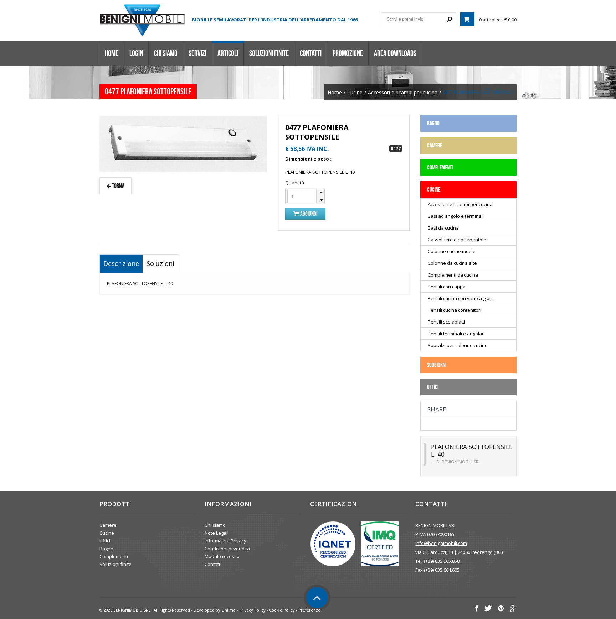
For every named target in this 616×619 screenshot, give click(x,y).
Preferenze (309, 610)
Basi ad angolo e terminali (456, 216)
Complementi (113, 556)
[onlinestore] (142, 20)
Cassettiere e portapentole (457, 239)
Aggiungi (308, 213)
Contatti (311, 53)
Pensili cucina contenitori (454, 310)
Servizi (197, 53)
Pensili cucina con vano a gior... (461, 298)
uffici (432, 387)
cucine (433, 189)
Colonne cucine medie (452, 251)
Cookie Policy (282, 610)
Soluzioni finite (269, 53)
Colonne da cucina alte (452, 263)
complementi (440, 167)
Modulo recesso (222, 556)
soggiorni (436, 365)
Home (111, 53)
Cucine (355, 92)
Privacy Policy (252, 610)
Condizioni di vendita (227, 548)
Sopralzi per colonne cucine (458, 345)
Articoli (227, 53)
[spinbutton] (302, 196)
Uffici (104, 541)
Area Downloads (395, 53)
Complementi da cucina (453, 275)
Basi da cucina (443, 228)
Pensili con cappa (447, 286)
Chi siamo (166, 53)
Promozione (348, 53)
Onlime (228, 610)
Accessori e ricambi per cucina (402, 92)
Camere (108, 525)
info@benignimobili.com (441, 543)
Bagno (106, 548)
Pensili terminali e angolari (456, 333)
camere (434, 145)
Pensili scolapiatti (446, 322)
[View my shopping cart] (467, 19)
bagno (433, 123)
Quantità (294, 182)
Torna (117, 185)
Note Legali (217, 533)
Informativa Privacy (225, 541)
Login (136, 53)
